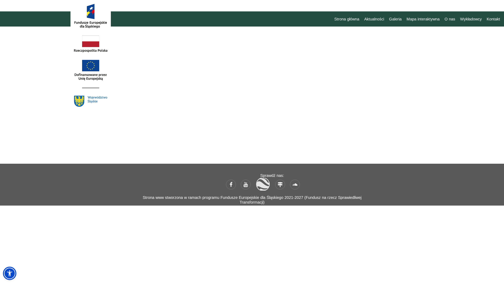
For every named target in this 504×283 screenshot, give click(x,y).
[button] (9, 273)
